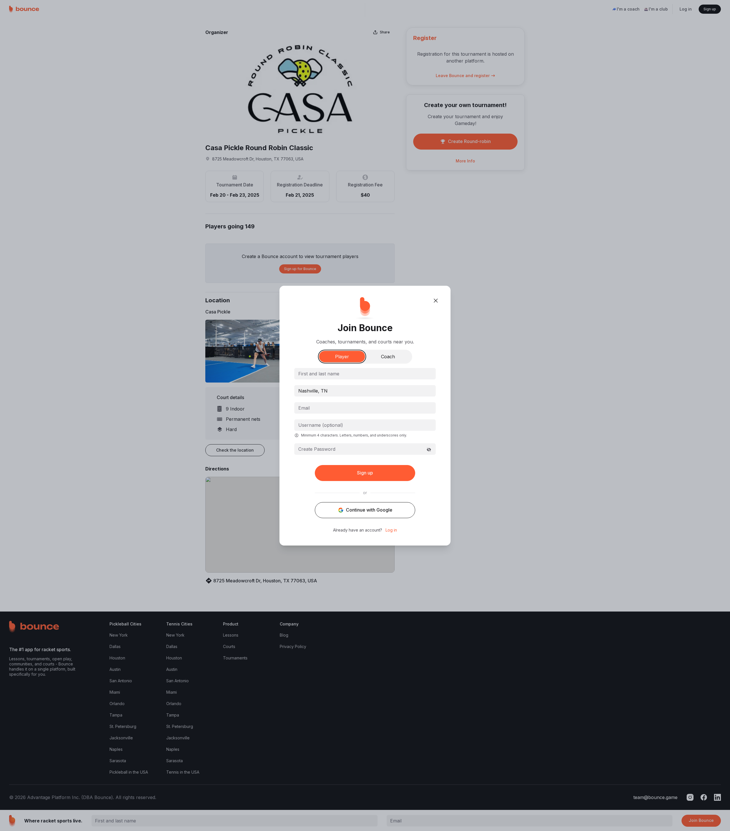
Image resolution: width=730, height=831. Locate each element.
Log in (391, 530)
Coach (388, 356)
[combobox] (365, 391)
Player (342, 356)
